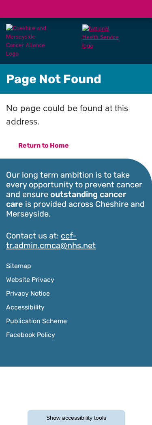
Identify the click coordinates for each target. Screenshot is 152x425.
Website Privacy (30, 280)
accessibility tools (76, 417)
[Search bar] (117, 9)
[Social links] (98, 9)
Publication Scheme (36, 321)
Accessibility (25, 308)
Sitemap (18, 266)
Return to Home (43, 146)
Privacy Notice (28, 294)
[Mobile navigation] (137, 9)
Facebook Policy (30, 335)
